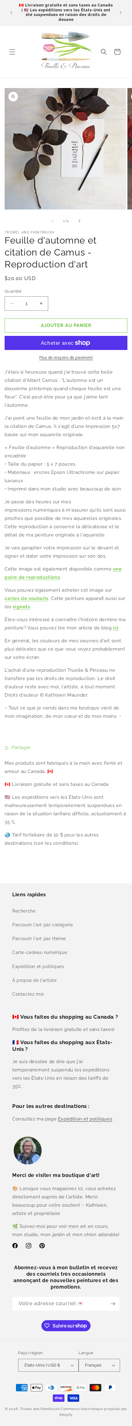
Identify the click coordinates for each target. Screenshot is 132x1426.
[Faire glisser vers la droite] (79, 221)
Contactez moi (28, 994)
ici (115, 628)
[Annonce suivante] (120, 12)
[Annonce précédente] (11, 12)
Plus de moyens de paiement (66, 358)
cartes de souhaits (27, 598)
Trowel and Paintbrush (40, 1409)
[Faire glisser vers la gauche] (52, 221)
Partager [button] (21, 747)
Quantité (13, 291)
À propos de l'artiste (34, 980)
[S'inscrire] (112, 1304)
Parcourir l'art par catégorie (42, 924)
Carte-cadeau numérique (39, 952)
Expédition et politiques (38, 966)
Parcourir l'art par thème (39, 938)
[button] (12, 52)
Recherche (23, 911)
